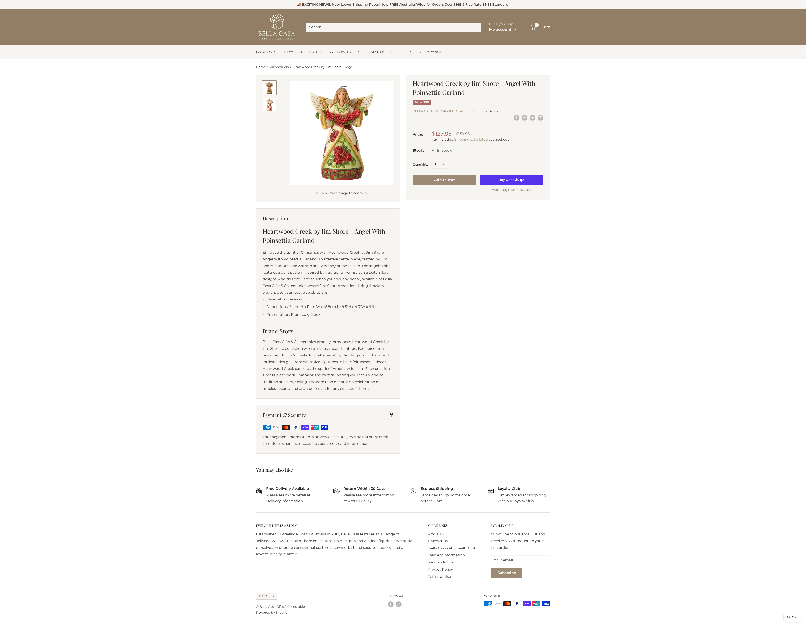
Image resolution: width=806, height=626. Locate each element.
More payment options (511, 190)
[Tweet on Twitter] (532, 117)
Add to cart (444, 180)
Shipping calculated (471, 139)
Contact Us (438, 541)
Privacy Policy (440, 569)
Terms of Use (439, 576)
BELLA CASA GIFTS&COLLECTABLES (441, 111)
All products (279, 67)
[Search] (475, 27)
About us (436, 534)
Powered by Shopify (271, 612)
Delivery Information (446, 555)
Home (261, 67)
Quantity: (421, 164)
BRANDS (264, 52)
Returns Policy (441, 562)
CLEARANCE (431, 52)
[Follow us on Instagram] (399, 604)
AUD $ (263, 596)
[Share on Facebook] (516, 117)
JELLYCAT (309, 52)
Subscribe (506, 573)
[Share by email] (540, 117)
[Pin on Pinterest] (524, 117)
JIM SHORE (378, 52)
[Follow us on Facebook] (391, 604)
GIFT (404, 52)
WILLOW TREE (343, 52)
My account (501, 29)
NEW (288, 52)
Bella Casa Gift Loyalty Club (452, 548)
